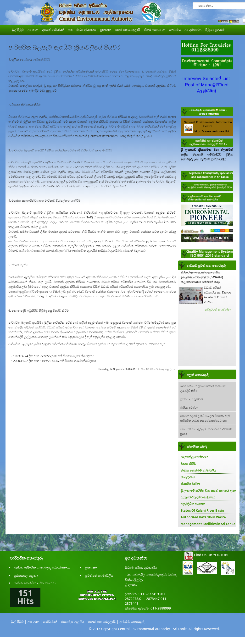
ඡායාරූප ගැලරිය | (74, 621)
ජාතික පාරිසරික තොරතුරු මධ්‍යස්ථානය (42, 567)
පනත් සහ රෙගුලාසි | (103, 621)
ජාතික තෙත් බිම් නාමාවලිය (198, 470)
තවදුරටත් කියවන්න (218, 309)
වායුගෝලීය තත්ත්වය (194, 457)
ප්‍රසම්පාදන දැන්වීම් (191, 399)
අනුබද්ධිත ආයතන (193, 504)
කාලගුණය (188, 477)
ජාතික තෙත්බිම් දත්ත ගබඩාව (35, 583)
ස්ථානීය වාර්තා (190, 484)
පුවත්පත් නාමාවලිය (99, 575)
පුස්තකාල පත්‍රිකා (26, 575)
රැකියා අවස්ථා (189, 407)
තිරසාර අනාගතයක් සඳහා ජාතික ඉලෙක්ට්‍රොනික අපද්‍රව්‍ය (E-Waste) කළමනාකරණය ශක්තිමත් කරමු (202, 277)
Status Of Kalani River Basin (202, 510)
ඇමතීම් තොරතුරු (132, 621)
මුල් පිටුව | (19, 621)
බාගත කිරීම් (188, 463)
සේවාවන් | (51, 621)
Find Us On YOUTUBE (211, 554)
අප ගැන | (35, 621)
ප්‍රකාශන (91, 567)
